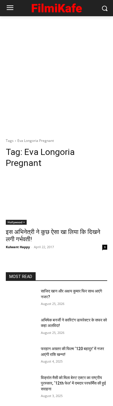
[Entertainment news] (56, 7)
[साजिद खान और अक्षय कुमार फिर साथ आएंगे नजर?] (21, 299)
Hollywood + (16, 222)
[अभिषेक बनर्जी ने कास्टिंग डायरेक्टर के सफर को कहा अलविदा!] (21, 328)
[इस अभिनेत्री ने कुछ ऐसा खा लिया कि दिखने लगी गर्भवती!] (56, 199)
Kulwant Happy (18, 247)
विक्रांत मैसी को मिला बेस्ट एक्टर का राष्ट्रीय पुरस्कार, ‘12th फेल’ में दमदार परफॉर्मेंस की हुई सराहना (73, 383)
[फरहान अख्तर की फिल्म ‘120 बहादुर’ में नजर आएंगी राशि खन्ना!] (21, 356)
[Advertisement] (56, 75)
